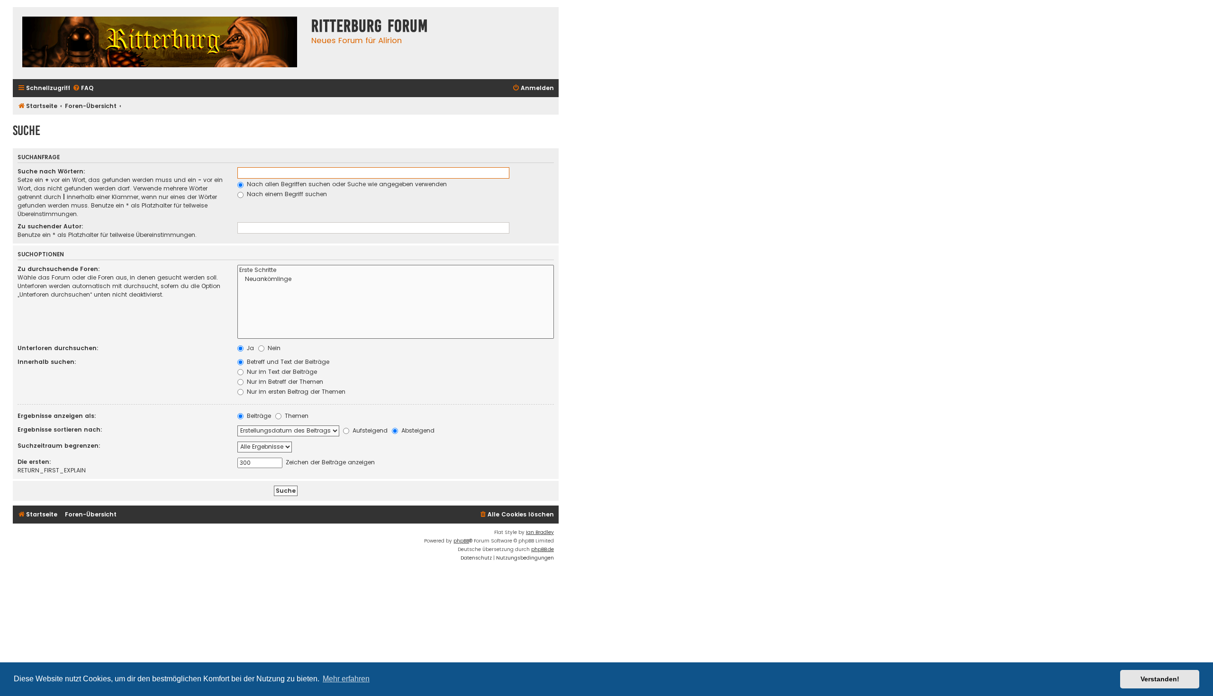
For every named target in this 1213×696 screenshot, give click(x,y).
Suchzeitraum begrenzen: (59, 446)
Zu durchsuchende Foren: (59, 269)
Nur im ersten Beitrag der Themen (295, 392)
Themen (295, 416)
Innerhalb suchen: (47, 362)
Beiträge (258, 416)
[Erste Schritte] (395, 270)
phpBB (461, 540)
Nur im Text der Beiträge (281, 372)
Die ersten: (34, 462)
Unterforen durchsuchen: (58, 348)
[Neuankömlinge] (395, 279)
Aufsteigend (369, 430)
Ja (249, 348)
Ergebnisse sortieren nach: (60, 429)
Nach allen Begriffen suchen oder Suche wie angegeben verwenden (346, 184)
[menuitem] (82, 88)
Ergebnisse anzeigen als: (57, 416)
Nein (273, 348)
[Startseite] (159, 43)
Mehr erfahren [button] (346, 679)
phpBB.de (542, 549)
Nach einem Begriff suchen (286, 194)
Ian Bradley (540, 532)
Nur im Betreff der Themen (284, 382)
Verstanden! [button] (1160, 679)
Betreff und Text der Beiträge (287, 362)
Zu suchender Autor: (50, 226)
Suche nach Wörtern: (51, 171)
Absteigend (417, 430)
